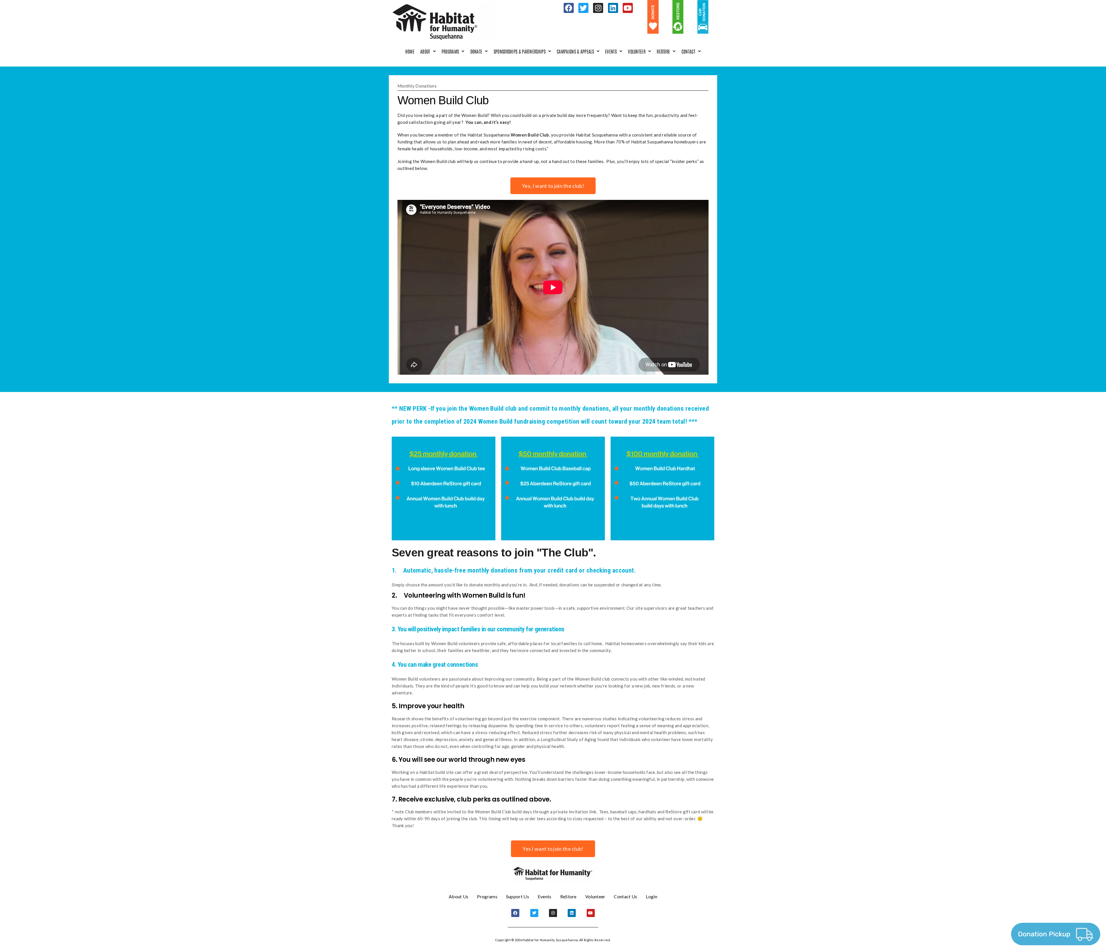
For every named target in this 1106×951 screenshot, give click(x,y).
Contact (688, 51)
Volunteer (636, 51)
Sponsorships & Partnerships (520, 51)
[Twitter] (583, 8)
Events (611, 51)
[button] (428, 51)
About (425, 51)
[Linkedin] (613, 8)
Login (651, 896)
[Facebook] (569, 8)
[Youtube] (628, 8)
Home (409, 51)
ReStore (663, 51)
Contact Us (625, 896)
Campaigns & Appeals (575, 51)
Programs (450, 51)
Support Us (517, 896)
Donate (476, 51)
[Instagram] (598, 8)
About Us (458, 896)
